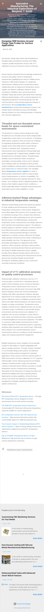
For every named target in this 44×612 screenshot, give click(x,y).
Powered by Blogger (23, 604)
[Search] (41, 4)
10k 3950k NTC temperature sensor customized (18, 406)
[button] (41, 41)
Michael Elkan (26, 608)
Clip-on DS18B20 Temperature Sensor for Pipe (18, 436)
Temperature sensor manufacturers (19, 450)
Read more (37, 538)
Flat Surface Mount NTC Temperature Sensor (18, 396)
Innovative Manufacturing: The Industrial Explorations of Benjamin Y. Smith (22, 7)
